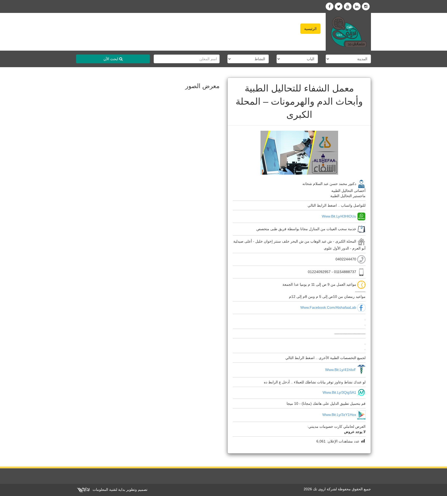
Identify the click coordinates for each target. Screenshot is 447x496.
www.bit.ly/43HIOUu (339, 216)
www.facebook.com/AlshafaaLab (328, 307)
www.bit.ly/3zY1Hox (339, 415)
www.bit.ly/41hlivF (340, 370)
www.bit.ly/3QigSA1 (339, 392)
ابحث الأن (111, 59)
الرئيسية (310, 29)
